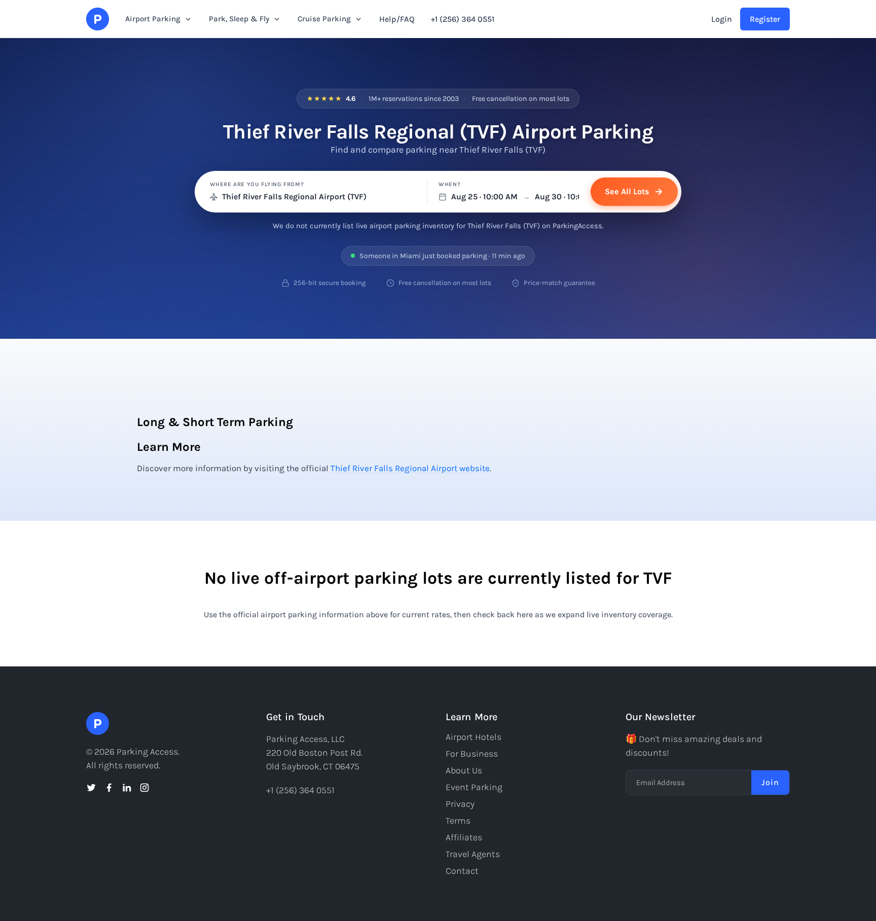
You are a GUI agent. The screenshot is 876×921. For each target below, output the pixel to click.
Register (765, 19)
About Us (464, 770)
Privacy (460, 803)
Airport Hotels (473, 736)
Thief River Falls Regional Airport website (410, 468)
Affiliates (464, 837)
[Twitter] (91, 788)
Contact (462, 870)
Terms (458, 820)
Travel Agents (473, 854)
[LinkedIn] (127, 788)
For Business (472, 753)
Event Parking (474, 787)
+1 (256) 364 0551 (462, 19)
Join (770, 782)
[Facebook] (109, 788)
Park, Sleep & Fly (239, 18)
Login (721, 19)
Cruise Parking (324, 18)
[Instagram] (144, 788)
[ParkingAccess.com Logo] (97, 19)
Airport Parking (152, 18)
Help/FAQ (397, 19)
